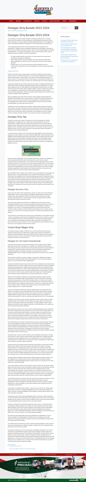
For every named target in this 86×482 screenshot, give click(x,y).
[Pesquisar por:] (68, 27)
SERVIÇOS (36, 21)
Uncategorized (12, 444)
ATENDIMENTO (73, 21)
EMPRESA (18, 21)
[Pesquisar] (76, 27)
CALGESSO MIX (27, 21)
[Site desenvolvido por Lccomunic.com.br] (73, 480)
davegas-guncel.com (13, 71)
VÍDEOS (64, 21)
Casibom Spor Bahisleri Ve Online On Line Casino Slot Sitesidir (22, 448)
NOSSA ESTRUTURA (55, 21)
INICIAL (11, 21)
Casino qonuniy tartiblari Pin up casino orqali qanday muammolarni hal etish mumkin (69, 56)
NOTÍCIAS (44, 21)
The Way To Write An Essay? (15, 446)
